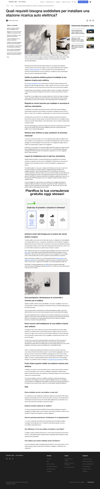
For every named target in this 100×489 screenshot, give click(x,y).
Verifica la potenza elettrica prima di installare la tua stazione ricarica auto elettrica (14, 29)
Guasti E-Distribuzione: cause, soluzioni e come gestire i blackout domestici (78, 32)
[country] (90, 2)
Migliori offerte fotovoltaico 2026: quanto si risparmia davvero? (77, 47)
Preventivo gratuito (83, 1)
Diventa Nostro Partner (88, 461)
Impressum (49, 471)
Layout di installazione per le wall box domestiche (13, 39)
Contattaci (85, 471)
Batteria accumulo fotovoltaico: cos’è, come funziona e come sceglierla (77, 40)
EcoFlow (17, 482)
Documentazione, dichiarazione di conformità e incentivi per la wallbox (14, 46)
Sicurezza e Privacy (51, 469)
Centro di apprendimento (88, 464)
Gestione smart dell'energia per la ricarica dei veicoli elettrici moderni (14, 43)
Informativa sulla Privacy (52, 466)
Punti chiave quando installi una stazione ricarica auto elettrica (14, 53)
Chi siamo (49, 459)
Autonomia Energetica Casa (77, 28)
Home (7, 5)
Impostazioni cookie (10, 483)
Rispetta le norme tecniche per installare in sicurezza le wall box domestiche (14, 32)
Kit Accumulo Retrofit (69, 467)
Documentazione (86, 466)
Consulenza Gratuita (87, 459)
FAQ (8, 57)
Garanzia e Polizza (87, 469)
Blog (12, 5)
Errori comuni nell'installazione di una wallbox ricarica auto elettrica (14, 50)
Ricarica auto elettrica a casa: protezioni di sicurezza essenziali (14, 36)
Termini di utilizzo (50, 464)
